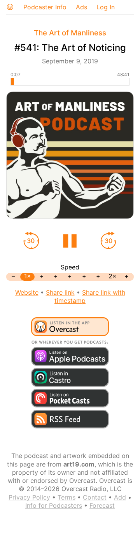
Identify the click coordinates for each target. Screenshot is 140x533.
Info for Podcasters (53, 505)
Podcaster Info (44, 7)
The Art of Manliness (70, 32)
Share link (60, 292)
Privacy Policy (29, 497)
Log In (105, 7)
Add (120, 497)
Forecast (102, 505)
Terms (66, 497)
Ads (81, 7)
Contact (95, 497)
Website (26, 292)
